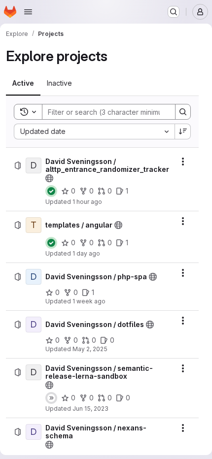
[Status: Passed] (51, 191)
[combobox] (94, 131)
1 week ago (89, 301)
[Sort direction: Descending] (183, 131)
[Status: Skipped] (51, 398)
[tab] (23, 83)
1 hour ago (87, 201)
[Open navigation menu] (28, 12)
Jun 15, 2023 (90, 408)
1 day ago (86, 253)
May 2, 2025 (89, 349)
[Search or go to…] (173, 12)
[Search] (183, 112)
